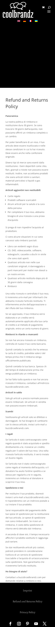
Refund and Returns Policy (27, 601)
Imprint (27, 590)
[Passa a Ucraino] (36, 21)
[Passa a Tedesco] (25, 21)
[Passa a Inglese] (19, 21)
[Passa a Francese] (30, 21)
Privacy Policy (27, 612)
